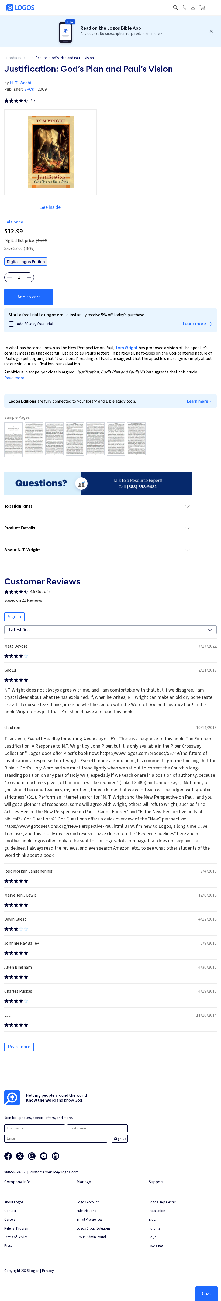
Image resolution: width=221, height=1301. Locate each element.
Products (13, 58)
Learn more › (152, 33)
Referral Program (16, 1228)
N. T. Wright (20, 82)
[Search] (175, 7)
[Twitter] (20, 1156)
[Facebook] (8, 1156)
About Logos (13, 1202)
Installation (157, 1210)
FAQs (152, 1237)
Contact (10, 1210)
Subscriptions (86, 1210)
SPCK (29, 89)
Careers (9, 1219)
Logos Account (88, 1202)
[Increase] (29, 277)
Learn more (197, 401)
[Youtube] (43, 1156)
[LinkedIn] (55, 1156)
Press (8, 1245)
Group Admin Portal (91, 1237)
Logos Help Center (162, 1202)
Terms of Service (15, 1237)
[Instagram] (32, 1156)
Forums (154, 1228)
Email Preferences (89, 1219)
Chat (206, 1293)
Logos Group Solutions (93, 1228)
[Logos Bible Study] (20, 7)
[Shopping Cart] (202, 7)
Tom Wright (126, 348)
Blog (152, 1219)
